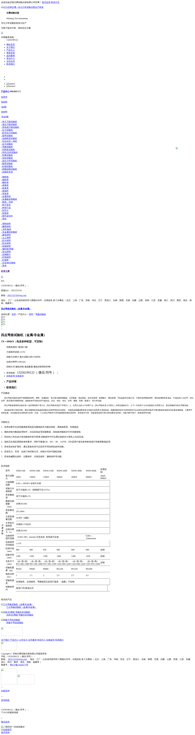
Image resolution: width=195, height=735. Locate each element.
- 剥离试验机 (7, 155)
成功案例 (10, 56)
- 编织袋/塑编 (7, 249)
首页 (14, 314)
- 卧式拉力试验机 (9, 133)
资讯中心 (10, 58)
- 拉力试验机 (7, 130)
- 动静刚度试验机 (9, 138)
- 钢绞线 (5, 177)
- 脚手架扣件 (7, 216)
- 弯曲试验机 (7, 147)
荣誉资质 (10, 53)
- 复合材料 (6, 251)
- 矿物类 (5, 260)
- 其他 (3, 219)
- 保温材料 (6, 246)
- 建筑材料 (6, 235)
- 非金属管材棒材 (9, 232)
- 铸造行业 (6, 207)
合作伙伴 (10, 61)
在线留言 (19, 376)
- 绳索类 (5, 185)
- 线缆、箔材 (7, 202)
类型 (31, 314)
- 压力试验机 (7, 144)
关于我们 (10, 47)
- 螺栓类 (5, 182)
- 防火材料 (6, 240)
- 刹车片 (5, 210)
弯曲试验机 (40, 314)
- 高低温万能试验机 (10, 127)
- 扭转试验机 (7, 158)
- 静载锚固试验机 (9, 169)
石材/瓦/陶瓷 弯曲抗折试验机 (19, 615)
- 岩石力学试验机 (9, 161)
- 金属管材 (6, 196)
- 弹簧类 (5, 193)
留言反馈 (46, 2)
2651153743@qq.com (16, 295)
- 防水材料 (6, 243)
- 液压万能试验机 (9, 124)
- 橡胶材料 (6, 226)
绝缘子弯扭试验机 (14, 623)
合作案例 (32, 640)
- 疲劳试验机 (7, 135)
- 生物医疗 (6, 254)
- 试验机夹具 (7, 172)
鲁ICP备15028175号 (19, 665)
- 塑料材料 (6, 224)
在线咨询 (10, 376)
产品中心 (10, 50)
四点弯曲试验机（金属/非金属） (16, 309)
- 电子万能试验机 (9, 122)
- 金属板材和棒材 (9, 199)
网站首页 (10, 44)
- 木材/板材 (6, 229)
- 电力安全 (6, 205)
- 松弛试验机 (7, 166)
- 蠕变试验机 (7, 163)
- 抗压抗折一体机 (9, 141)
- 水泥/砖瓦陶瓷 (8, 263)
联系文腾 (5, 271)
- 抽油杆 (5, 191)
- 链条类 (5, 188)
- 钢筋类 (5, 180)
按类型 (4, 97)
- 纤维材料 (6, 257)
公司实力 (23, 640)
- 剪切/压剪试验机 (9, 152)
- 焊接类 (5, 213)
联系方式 (55, 2)
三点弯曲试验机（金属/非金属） (21, 607)
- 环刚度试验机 (8, 149)
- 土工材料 (6, 238)
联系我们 (10, 64)
